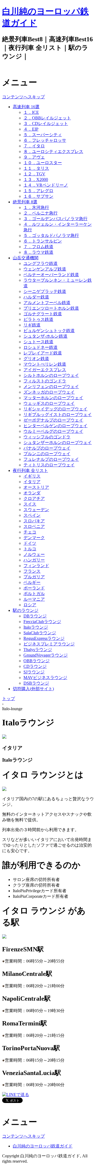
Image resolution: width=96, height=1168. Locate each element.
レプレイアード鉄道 (42, 353)
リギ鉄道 (32, 325)
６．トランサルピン (42, 241)
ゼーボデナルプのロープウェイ (53, 420)
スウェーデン (36, 509)
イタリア (32, 481)
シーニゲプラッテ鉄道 (44, 291)
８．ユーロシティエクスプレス (53, 151)
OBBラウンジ (36, 660)
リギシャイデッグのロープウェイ (55, 409)
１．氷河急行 (36, 207)
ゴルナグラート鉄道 (42, 314)
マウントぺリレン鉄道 (44, 364)
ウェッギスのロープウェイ (49, 403)
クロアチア (34, 498)
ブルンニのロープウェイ (46, 453)
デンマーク (34, 537)
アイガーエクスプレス (44, 369)
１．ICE (31, 112)
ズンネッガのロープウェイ (49, 392)
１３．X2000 (35, 179)
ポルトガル (34, 593)
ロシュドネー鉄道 (40, 347)
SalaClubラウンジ (39, 633)
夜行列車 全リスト (30, 470)
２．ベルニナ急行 (40, 213)
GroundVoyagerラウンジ (45, 655)
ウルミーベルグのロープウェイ (53, 431)
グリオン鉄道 (36, 358)
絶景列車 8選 (25, 202)
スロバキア (34, 521)
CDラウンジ (35, 666)
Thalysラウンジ (37, 649)
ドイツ (29, 543)
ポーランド (34, 588)
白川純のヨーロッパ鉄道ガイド (43, 1146)
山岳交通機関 (25, 258)
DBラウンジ (35, 616)
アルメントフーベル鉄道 (46, 302)
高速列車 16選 (26, 106)
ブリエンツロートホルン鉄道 (51, 308)
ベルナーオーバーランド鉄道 (51, 274)
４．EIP (30, 129)
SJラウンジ (34, 672)
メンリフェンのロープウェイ (51, 386)
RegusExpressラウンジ (44, 638)
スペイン (32, 515)
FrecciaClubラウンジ (42, 621)
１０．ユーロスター (42, 162)
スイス (29, 504)
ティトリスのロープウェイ (49, 465)
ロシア (29, 605)
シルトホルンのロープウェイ (51, 375)
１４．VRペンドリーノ (45, 185)
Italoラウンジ (35, 627)
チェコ (29, 532)
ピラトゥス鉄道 (38, 319)
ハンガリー (34, 560)
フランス (32, 571)
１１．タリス (36, 168)
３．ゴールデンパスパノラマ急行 (55, 218)
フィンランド (36, 565)
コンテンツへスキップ (23, 97)
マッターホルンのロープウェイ (53, 397)
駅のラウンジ (25, 610)
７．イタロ (34, 146)
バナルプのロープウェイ (46, 448)
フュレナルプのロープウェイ (51, 459)
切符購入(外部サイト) (33, 688)
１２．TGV (34, 174)
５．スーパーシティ (42, 134)
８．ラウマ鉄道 (38, 252)
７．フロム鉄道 (38, 246)
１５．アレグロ (38, 190)
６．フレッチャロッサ (44, 140)
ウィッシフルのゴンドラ (46, 437)
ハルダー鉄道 (36, 297)
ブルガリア (34, 577)
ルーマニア (34, 599)
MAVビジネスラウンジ (45, 677)
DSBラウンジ (36, 683)
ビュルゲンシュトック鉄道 (49, 330)
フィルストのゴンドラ (44, 381)
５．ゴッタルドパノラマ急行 (51, 235)
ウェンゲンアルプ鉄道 (44, 269)
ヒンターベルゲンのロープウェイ (55, 425)
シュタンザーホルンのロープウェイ (57, 442)
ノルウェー (34, 554)
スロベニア (34, 526)
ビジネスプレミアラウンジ (49, 644)
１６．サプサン (38, 196)
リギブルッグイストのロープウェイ (57, 414)
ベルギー (32, 582)
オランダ (32, 493)
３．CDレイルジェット (45, 123)
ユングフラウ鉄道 (40, 263)
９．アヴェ (34, 157)
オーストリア (36, 487)
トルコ (29, 549)
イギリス (32, 476)
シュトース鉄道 (38, 342)
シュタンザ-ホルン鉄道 (45, 336)
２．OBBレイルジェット (47, 118)
